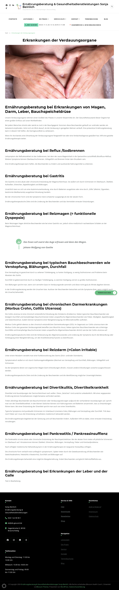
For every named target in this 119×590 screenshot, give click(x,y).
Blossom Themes (43, 587)
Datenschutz (93, 516)
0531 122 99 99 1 (14, 518)
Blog (106, 19)
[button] (4, 586)
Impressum (93, 512)
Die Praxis (43, 19)
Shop (63, 521)
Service (63, 549)
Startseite (13, 19)
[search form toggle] (112, 6)
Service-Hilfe (59, 19)
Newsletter (65, 516)
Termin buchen (104, 293)
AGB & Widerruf (95, 507)
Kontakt (74, 19)
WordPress (64, 587)
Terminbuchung (91, 19)
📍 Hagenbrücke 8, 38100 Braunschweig (85, 25)
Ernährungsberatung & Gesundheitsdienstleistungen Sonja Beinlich (65, 5)
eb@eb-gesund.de (15, 523)
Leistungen (27, 19)
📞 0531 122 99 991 (31, 25)
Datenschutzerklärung (77, 587)
